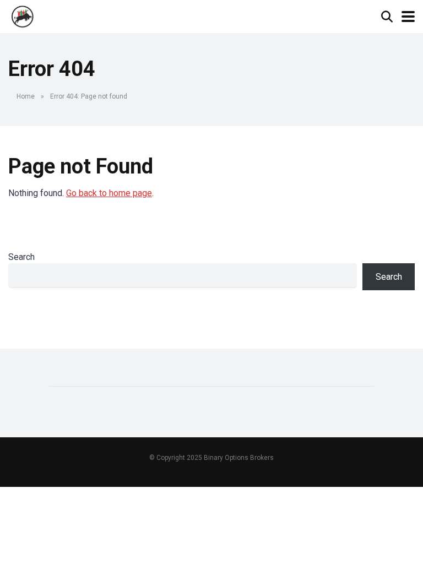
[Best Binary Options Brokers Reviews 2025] (22, 15)
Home (26, 96)
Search (21, 257)
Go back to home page (109, 193)
